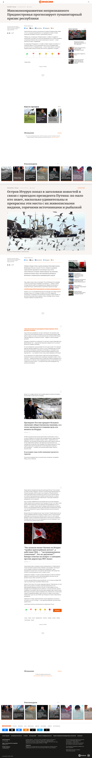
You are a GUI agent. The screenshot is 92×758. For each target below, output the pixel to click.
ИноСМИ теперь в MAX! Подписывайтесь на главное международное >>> (42, 289)
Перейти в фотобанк (25, 251)
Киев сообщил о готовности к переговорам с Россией (80, 286)
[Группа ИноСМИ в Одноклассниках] (26, 730)
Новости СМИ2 (43, 66)
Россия (14, 7)
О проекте (25, 735)
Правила (60, 133)
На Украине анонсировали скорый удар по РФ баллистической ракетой (80, 280)
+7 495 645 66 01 (5, 748)
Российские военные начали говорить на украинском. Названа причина (79, 61)
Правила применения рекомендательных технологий (64, 735)
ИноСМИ (9, 7)
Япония (16, 188)
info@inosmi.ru (5, 744)
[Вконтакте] (38, 28)
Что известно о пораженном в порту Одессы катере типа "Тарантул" (78, 275)
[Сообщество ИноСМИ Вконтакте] (19, 730)
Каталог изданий (5, 735)
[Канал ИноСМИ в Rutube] (33, 730)
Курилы (32, 620)
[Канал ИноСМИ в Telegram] (40, 730)
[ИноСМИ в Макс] (5, 730)
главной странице (55, 137)
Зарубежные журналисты (16, 735)
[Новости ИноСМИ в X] (47, 730)
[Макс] (26, 28)
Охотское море (27, 620)
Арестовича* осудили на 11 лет (79, 54)
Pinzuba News (10, 188)
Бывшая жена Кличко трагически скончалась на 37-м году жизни (80, 43)
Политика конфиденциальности (45, 735)
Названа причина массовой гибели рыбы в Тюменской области (80, 292)
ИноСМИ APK (79, 735)
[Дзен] (32, 28)
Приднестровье (27, 62)
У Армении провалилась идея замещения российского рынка (76, 37)
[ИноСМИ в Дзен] (12, 730)
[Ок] (52, 28)
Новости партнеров (77, 260)
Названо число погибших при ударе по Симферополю (76, 269)
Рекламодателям (32, 735)
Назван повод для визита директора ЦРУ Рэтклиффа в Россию (79, 49)
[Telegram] (46, 28)
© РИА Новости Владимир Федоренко (14, 251)
